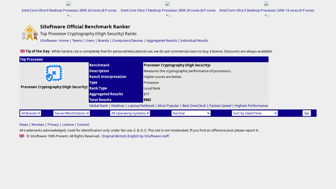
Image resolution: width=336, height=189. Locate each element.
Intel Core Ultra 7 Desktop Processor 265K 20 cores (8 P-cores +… (168, 12)
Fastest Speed (220, 105)
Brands (103, 40)
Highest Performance (251, 105)
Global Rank (98, 105)
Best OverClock (194, 105)
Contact (83, 124)
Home (64, 40)
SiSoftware (48, 40)
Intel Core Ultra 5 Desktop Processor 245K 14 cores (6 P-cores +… (266, 12)
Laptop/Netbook (141, 105)
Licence (68, 124)
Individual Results (194, 40)
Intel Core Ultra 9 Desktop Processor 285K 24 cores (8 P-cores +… (69, 12)
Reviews (38, 124)
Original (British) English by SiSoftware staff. (136, 136)
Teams (77, 40)
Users (90, 40)
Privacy (53, 124)
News (23, 124)
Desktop (117, 105)
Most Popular (168, 105)
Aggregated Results (161, 40)
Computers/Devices (127, 40)
